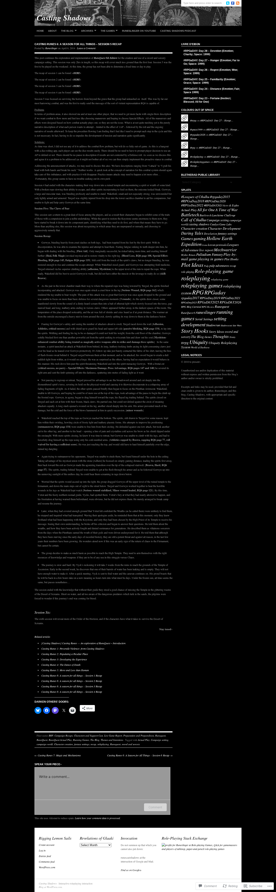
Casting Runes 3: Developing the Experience (64, 659)
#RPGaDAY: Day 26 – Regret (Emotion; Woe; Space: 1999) (210, 71)
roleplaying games (202, 285)
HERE (76, 73)
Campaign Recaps (64, 735)
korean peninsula (217, 245)
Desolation (210, 234)
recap (93, 744)
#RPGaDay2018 (192, 201)
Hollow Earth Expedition (206, 241)
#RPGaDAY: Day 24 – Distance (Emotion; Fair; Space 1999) (211, 90)
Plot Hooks (231, 259)
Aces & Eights (231, 205)
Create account (46, 844)
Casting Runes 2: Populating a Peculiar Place (64, 654)
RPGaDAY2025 (208, 302)
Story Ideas (216, 331)
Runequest (160, 735)
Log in (42, 850)
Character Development (224, 228)
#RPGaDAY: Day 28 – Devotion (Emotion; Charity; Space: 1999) (208, 52)
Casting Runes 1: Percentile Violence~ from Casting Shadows (72, 648)
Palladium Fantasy (209, 254)
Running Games (81, 739)
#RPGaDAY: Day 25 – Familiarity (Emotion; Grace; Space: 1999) (209, 81)
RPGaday (215, 292)
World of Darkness (200, 347)
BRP (51, 735)
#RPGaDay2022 (192, 205)
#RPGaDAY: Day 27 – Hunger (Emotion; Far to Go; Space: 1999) (211, 62)
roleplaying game (219, 279)
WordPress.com (47, 867)
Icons (204, 245)
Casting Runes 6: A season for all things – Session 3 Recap (71, 686)
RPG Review (208, 306)
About (52, 31)
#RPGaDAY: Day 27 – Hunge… (216, 120)
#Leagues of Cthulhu (195, 196)
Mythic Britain (188, 254)
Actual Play (144, 739)
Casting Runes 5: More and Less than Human (65, 670)
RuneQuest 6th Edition (105, 58)
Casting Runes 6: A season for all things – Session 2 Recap (71, 681)
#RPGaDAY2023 (213, 205)
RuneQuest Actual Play (60, 739)
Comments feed (47, 861)
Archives (87, 31)
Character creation (63, 744)
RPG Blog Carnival (191, 306)
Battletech (190, 215)
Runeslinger (51, 48)
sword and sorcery (131, 744)
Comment (155, 807)
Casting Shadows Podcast (178, 31)
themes (208, 337)
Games (187, 238)
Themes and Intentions (112, 739)
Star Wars (237, 325)
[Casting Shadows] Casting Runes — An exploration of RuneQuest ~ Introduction (83, 643)
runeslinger (206, 312)
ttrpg (185, 342)
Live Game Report (113, 735)
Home (40, 31)
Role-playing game (214, 270)
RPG (198, 292)
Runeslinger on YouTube (139, 31)
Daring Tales (192, 233)
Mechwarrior (225, 249)
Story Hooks (194, 330)
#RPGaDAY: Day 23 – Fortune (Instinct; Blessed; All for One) (207, 100)
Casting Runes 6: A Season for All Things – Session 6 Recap (139, 755)
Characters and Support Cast (88, 735)
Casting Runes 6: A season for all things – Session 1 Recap (71, 675)
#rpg (192, 147)
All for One (206, 209)
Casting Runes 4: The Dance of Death (60, 664)
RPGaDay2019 (210, 298)
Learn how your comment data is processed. (98, 818)
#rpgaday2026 (197, 134)
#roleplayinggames (200, 161)
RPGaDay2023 (189, 302)
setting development (203, 321)
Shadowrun (213, 325)
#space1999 (196, 129)
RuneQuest (42, 739)
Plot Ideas (192, 264)
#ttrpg (193, 120)
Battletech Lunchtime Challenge (217, 215)
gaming (199, 238)
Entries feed (45, 856)
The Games (108, 31)
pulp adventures (219, 266)
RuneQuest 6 (188, 312)
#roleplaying (196, 156)
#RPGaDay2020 (215, 201)
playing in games (211, 258)
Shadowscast (226, 325)
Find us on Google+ (131, 870)
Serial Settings (204, 319)
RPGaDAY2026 (230, 302)
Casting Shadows (48, 883)
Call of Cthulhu (193, 219)
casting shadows (199, 224)
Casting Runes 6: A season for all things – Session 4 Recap (71, 691)
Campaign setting (159, 739)
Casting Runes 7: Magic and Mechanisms (57, 755)
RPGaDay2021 (230, 298)
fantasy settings (81, 744)
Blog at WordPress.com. (51, 887)
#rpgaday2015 (220, 196)
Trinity (232, 337)
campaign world (45, 744)
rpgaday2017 (190, 297)
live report (206, 250)
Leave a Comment (86, 48)
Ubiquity (198, 341)
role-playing (187, 271)
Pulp (206, 265)
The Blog (67, 31)
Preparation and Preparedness (138, 735)
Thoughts (221, 336)
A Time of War (226, 209)
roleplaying (103, 744)
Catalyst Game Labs (221, 224)
